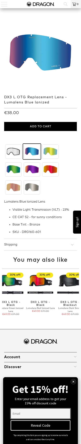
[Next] (77, 296)
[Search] (66, 4)
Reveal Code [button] (40, 425)
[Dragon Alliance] (40, 4)
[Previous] (4, 296)
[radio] (13, 151)
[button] (73, 381)
